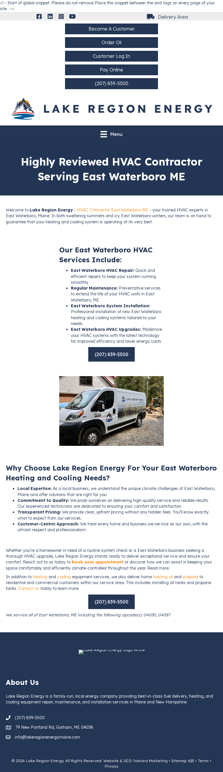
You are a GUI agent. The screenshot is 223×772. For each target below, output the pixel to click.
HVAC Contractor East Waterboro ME (112, 210)
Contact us (28, 588)
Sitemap (179, 760)
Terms (203, 760)
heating (40, 576)
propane (190, 576)
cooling (64, 576)
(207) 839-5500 (30, 717)
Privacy (111, 766)
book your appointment (97, 562)
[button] (39, 16)
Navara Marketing (151, 760)
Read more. (158, 568)
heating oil (163, 576)
